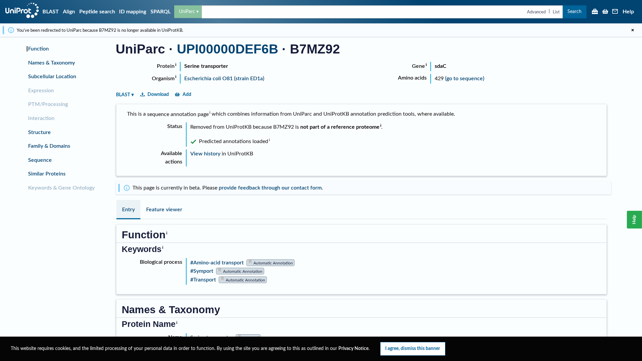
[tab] (128, 209)
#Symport (201, 271)
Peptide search (97, 11)
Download (158, 94)
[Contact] (615, 12)
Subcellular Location (52, 76)
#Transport (203, 279)
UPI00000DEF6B (227, 49)
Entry (128, 209)
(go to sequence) (464, 78)
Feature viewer (164, 209)
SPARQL (160, 11)
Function (38, 48)
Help (628, 11)
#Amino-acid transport (217, 262)
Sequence (40, 160)
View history (205, 153)
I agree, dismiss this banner (412, 348)
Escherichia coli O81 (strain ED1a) (224, 78)
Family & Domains (49, 146)
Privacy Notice (353, 348)
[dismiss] (633, 30)
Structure (39, 132)
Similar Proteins (47, 173)
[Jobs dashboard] (595, 12)
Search (574, 11)
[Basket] (605, 12)
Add (187, 94)
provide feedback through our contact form (270, 188)
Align (69, 11)
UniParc (187, 11)
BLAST (50, 11)
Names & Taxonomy (51, 63)
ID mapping (132, 11)
